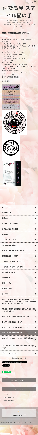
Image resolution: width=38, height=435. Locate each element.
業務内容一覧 (7, 213)
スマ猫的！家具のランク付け (12, 261)
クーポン (5, 294)
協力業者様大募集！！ (10, 245)
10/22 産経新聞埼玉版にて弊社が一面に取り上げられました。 (19, 310)
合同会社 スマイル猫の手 (14, 423)
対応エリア (6, 218)
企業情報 (5, 234)
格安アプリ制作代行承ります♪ (13, 251)
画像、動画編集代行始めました (13, 333)
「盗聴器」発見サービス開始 (12, 267)
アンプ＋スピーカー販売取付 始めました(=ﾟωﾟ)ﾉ (18, 347)
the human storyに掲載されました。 (16, 327)
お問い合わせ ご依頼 (10, 223)
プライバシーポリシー (10, 353)
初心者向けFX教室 (8, 272)
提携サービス (7, 283)
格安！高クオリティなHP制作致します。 (16, 316)
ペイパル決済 (7, 288)
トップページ (7, 207)
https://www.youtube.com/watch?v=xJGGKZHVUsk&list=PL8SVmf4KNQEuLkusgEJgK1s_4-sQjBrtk (19, 67)
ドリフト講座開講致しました (12, 322)
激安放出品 (6, 278)
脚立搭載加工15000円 (10, 256)
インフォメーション (9, 240)
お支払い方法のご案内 (10, 229)
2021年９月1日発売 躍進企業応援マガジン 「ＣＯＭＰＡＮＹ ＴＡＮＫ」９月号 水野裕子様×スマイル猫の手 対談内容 (19, 301)
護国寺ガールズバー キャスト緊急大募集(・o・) (18, 339)
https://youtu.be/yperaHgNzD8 (13, 54)
